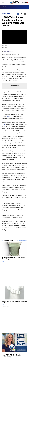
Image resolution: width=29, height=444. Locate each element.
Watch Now (24, 2)
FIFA (3, 124)
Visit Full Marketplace (22, 240)
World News (7, 13)
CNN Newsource (8, 51)
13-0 (8, 116)
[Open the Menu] (2, 2)
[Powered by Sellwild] (25, 331)
